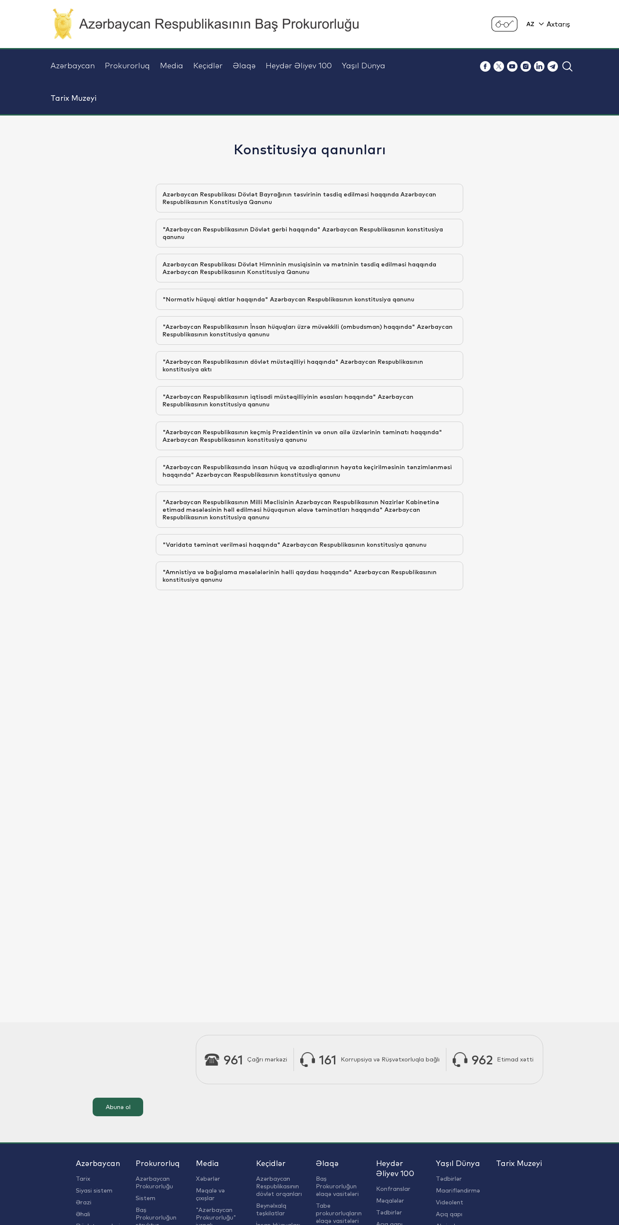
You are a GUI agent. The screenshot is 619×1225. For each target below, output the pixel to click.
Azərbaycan (73, 65)
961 (233, 1060)
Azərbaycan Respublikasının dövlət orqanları (279, 1186)
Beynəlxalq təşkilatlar (271, 1209)
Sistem (145, 1198)
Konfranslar (393, 1189)
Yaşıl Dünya (363, 65)
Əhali (83, 1214)
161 (327, 1060)
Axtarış (558, 24)
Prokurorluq (127, 65)
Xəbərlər (208, 1178)
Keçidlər (208, 65)
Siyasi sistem (94, 1190)
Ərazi (83, 1202)
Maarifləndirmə (458, 1190)
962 (482, 1060)
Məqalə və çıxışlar (210, 1194)
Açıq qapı (449, 1214)
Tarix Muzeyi (73, 98)
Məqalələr (390, 1200)
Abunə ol (118, 1107)
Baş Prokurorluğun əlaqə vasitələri (337, 1186)
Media (171, 65)
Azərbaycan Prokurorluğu (154, 1182)
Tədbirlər (389, 1212)
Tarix (83, 1178)
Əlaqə (244, 65)
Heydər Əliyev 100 (299, 65)
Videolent (449, 1202)
